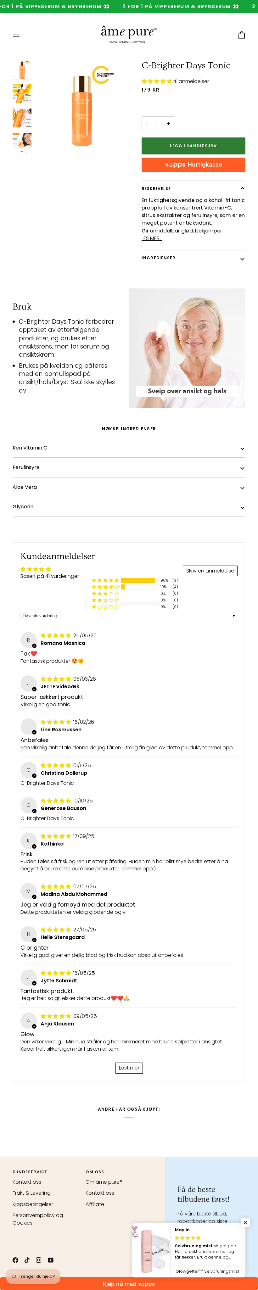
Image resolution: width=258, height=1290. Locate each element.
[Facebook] (15, 1260)
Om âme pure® (104, 1182)
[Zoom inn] (82, 107)
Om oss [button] (95, 1172)
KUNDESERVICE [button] (30, 1172)
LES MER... (152, 238)
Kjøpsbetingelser (33, 1204)
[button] (157, 81)
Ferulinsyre (26, 467)
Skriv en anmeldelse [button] (210, 570)
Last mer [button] (129, 1067)
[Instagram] (39, 1260)
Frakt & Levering (32, 1193)
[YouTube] (50, 1260)
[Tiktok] (27, 1260)
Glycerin (23, 506)
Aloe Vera (25, 487)
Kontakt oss (27, 1182)
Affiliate (95, 1204)
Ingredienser (159, 257)
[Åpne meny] (22, 35)
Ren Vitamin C (30, 447)
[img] (56, 635)
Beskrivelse (156, 188)
